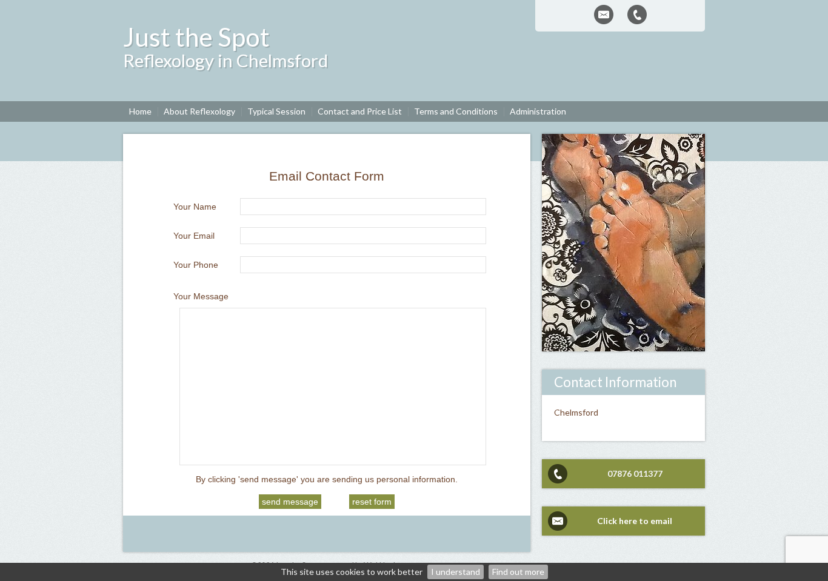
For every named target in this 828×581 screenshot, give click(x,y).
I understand (455, 571)
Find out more (518, 571)
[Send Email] (603, 14)
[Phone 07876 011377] (637, 14)
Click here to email (634, 521)
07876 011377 (635, 473)
